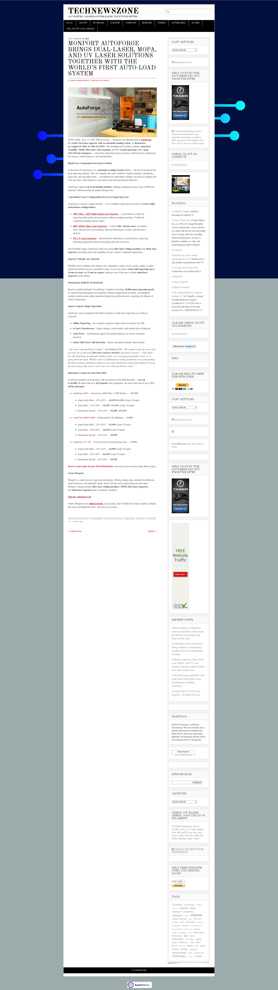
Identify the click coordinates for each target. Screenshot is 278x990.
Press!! (161, 23)
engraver (130, 519)
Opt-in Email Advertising (183, 755)
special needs (179, 952)
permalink (77, 521)
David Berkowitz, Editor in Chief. (90, 80)
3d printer (177, 904)
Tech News (97, 519)
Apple (192, 908)
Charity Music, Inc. (182, 220)
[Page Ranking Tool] (182, 62)
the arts (190, 956)
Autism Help (178, 23)
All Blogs (199, 905)
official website (96, 503)
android (183, 908)
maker (192, 942)
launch (198, 939)
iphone (192, 936)
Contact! (131, 23)
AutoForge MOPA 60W (84, 417)
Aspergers (177, 915)
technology (179, 956)
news (197, 946)
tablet (190, 953)
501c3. (69, 23)
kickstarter (177, 939)
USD (174, 881)
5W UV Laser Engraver (84, 238)
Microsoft (182, 946)
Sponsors (98, 23)
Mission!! (147, 23)
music (190, 945)
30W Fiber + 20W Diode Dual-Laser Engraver (95, 214)
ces (190, 918)
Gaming (197, 929)
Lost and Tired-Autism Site (185, 267)
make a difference (180, 942)
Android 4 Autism (181, 211)
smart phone (193, 949)
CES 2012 (198, 918)
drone (182, 922)
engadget (185, 925)
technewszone (199, 953)
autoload (118, 519)
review (183, 949)
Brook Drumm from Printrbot (187, 851)
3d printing (189, 904)
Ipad (186, 935)
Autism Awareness (179, 918)
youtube (198, 956)
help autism (198, 932)
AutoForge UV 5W (82, 441)
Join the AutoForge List (79, 496)
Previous (75, 532)
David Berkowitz (179, 164)
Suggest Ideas (179, 281)
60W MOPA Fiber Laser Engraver (90, 226)
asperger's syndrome (182, 911)
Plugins (176, 276)
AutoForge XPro (80, 393)
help (190, 932)
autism (196, 914)
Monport (141, 519)
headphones (183, 932)
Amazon (174, 908)
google (174, 932)
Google (176, 249)
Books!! (196, 23)
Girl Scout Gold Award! (80, 29)
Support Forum (180, 287)
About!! (83, 23)
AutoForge (146, 139)
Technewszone (103, 11)
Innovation (177, 935)
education (190, 921)
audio (187, 915)
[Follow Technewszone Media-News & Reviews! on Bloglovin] (184, 347)
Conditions (175, 922)
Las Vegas (189, 939)
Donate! (115, 23)
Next (152, 532)
